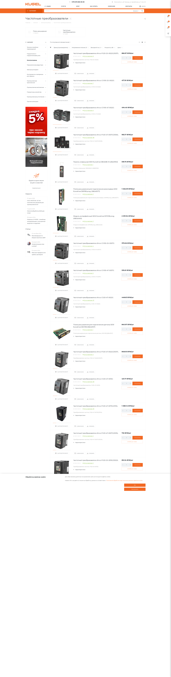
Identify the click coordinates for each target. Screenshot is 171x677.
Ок (135, 485)
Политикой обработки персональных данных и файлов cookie (124, 480)
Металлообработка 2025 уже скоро (35, 212)
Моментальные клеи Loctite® (38, 245)
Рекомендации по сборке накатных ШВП (39, 236)
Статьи (27, 229)
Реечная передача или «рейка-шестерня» (39, 253)
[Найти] (142, 10)
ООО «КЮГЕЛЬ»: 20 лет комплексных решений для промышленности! (35, 202)
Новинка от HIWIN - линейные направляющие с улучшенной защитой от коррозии (36, 221)
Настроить (134, 489)
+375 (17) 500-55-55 (77, 2)
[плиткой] (139, 42)
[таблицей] (145, 42)
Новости (28, 194)
